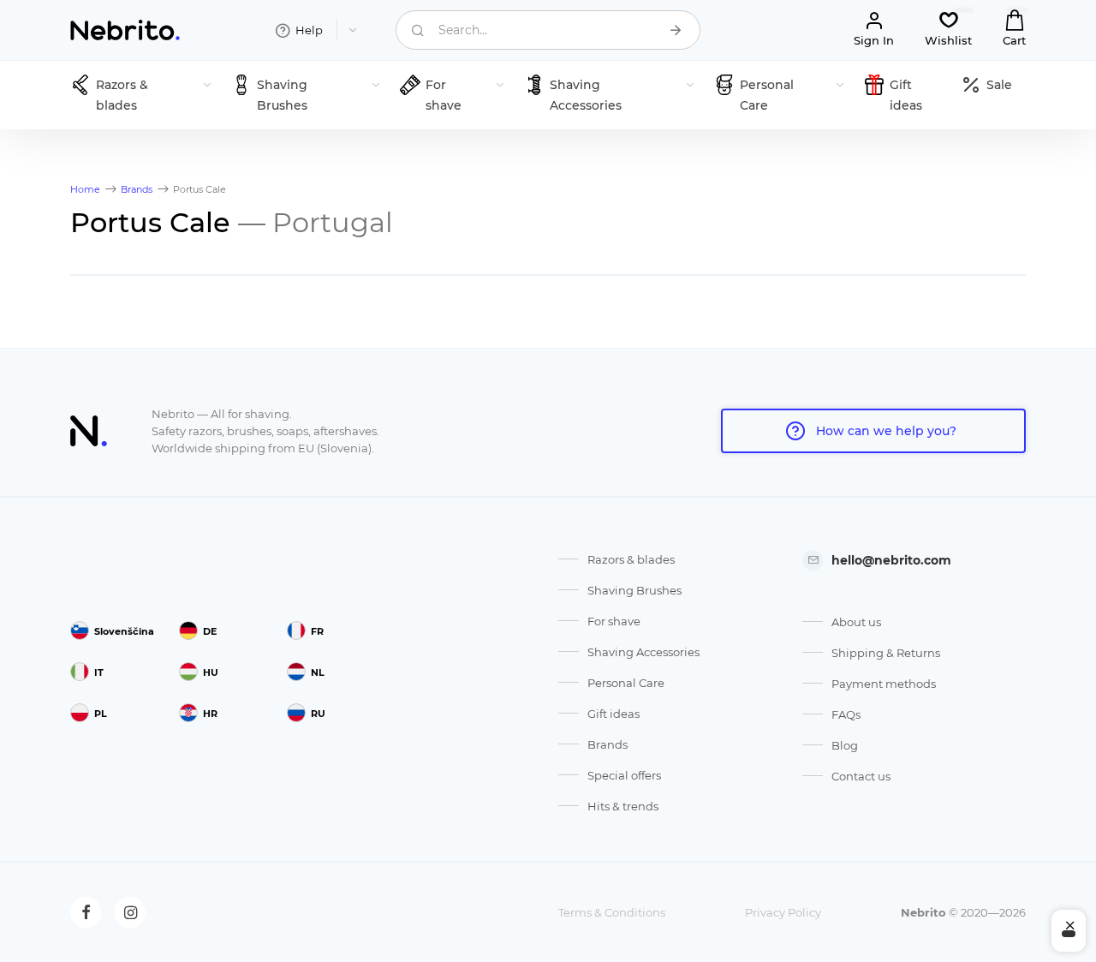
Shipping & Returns (885, 653)
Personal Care (625, 683)
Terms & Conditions (611, 912)
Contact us (860, 776)
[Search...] (676, 30)
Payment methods (883, 683)
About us (856, 622)
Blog (844, 745)
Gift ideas (613, 713)
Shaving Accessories (643, 652)
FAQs (846, 714)
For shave (613, 621)
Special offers (624, 775)
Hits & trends (622, 806)
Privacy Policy (783, 912)
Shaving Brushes (634, 590)
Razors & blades (631, 559)
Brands (607, 744)
